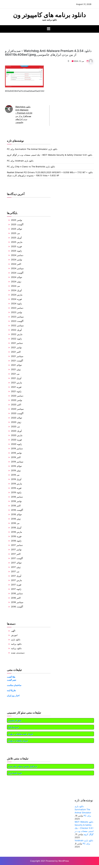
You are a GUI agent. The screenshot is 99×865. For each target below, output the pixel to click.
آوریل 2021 (16, 378)
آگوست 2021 (17, 360)
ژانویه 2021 (16, 391)
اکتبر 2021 (16, 352)
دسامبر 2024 (17, 255)
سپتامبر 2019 (17, 461)
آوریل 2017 (16, 576)
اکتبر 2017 (15, 554)
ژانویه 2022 (16, 338)
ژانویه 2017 (16, 589)
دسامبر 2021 (17, 343)
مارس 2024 (16, 294)
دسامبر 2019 (17, 448)
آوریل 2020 (16, 431)
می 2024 (15, 286)
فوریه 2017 (16, 584)
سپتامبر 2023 (17, 316)
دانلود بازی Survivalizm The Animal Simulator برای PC (32, 149)
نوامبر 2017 (16, 549)
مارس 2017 (16, 580)
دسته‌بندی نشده (17, 652)
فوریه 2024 (16, 299)
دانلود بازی (15, 639)
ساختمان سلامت (14, 685)
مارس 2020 (16, 435)
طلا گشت (11, 677)
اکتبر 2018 (16, 505)
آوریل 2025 (16, 237)
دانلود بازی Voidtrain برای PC (20, 160)
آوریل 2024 (16, 290)
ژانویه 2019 (16, 492)
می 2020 (15, 426)
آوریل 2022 (16, 330)
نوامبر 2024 (16, 259)
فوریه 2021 (16, 387)
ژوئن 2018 (16, 518)
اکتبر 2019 (16, 457)
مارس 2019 (16, 483)
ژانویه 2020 (16, 444)
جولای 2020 (16, 417)
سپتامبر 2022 (17, 325)
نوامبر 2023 (16, 312)
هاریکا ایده (11, 690)
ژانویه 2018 (16, 540)
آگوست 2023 (17, 321)
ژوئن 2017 (16, 567)
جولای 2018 (16, 514)
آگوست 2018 (17, 510)
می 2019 (15, 475)
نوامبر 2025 (16, 220)
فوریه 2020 (16, 439)
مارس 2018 (16, 532)
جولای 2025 (16, 229)
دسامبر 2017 (17, 545)
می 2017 (15, 571)
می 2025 (15, 233)
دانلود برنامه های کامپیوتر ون (49, 15)
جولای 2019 (16, 466)
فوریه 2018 (16, 536)
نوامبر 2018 (16, 501)
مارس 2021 (16, 382)
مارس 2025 (16, 242)
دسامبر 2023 (17, 308)
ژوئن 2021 (16, 369)
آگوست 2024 (17, 272)
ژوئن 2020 (16, 422)
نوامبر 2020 (16, 400)
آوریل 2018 (16, 527)
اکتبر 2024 (16, 264)
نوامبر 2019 (16, 453)
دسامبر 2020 (17, 395)
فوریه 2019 (16, 488)
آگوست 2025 (17, 224)
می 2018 (15, 523)
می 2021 (15, 373)
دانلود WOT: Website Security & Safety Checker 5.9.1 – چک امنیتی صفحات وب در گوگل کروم (49, 155)
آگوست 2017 (17, 558)
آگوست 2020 (17, 413)
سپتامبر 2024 (17, 268)
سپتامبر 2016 (17, 602)
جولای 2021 (16, 365)
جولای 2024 (16, 277)
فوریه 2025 (16, 246)
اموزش (14, 635)
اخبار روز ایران (13, 695)
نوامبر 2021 (16, 347)
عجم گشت (11, 680)
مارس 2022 (16, 334)
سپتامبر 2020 (17, 409)
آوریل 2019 (16, 479)
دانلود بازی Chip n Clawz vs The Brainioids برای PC (31, 166)
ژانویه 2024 (16, 303)
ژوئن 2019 (16, 470)
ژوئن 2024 (16, 281)
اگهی (13, 630)
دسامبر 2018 (17, 496)
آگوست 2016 (17, 606)
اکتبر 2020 (16, 404)
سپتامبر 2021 (17, 356)
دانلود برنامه (16, 644)
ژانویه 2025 (16, 250)
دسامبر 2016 (17, 593)
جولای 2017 (16, 562)
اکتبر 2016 (16, 598)
